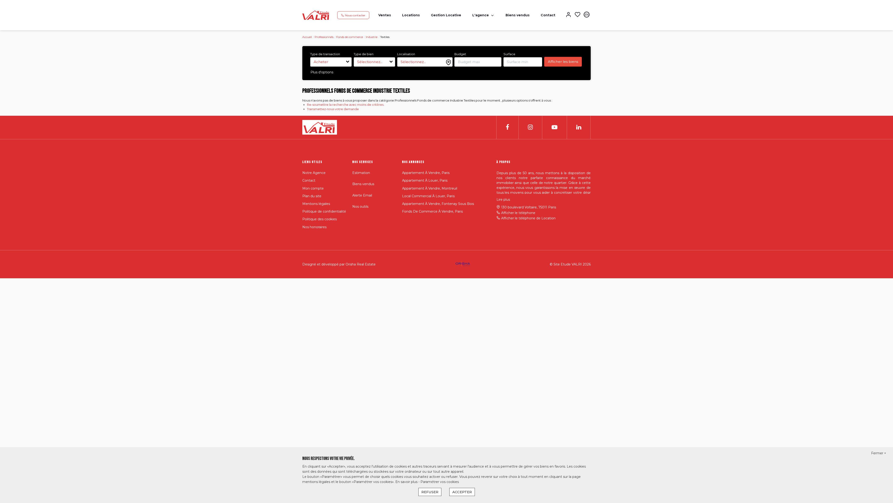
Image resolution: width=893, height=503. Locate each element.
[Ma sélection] (577, 15)
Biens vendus (518, 15)
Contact (548, 15)
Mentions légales (316, 204)
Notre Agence (314, 173)
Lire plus (503, 199)
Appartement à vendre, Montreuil (429, 188)
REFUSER (429, 492)
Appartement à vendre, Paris (426, 173)
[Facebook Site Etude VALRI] (507, 127)
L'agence (480, 15)
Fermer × (878, 453)
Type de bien (363, 54)
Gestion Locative (446, 15)
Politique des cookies (319, 219)
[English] (587, 15)
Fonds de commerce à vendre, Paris (432, 211)
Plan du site (311, 196)
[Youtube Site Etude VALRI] (554, 127)
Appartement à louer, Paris (424, 180)
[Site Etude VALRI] (315, 15)
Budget (460, 54)
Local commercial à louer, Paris (428, 196)
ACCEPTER (462, 492)
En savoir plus (406, 482)
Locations (411, 15)
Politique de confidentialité (324, 211)
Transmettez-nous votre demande (333, 109)
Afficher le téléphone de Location (528, 218)
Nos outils (360, 206)
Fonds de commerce (349, 37)
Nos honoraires (314, 227)
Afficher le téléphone (518, 213)
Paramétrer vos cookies (439, 482)
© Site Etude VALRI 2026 (570, 264)
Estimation (361, 173)
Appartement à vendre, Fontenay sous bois (438, 204)
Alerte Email (362, 195)
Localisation (406, 54)
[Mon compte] (568, 15)
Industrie (371, 37)
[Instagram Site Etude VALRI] (530, 127)
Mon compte (313, 188)
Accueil (307, 37)
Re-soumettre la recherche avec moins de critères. (345, 104)
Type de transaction (325, 54)
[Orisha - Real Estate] (462, 264)
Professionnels (324, 37)
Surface (509, 54)
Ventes (384, 15)
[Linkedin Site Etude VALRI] (578, 127)
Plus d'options (321, 72)
